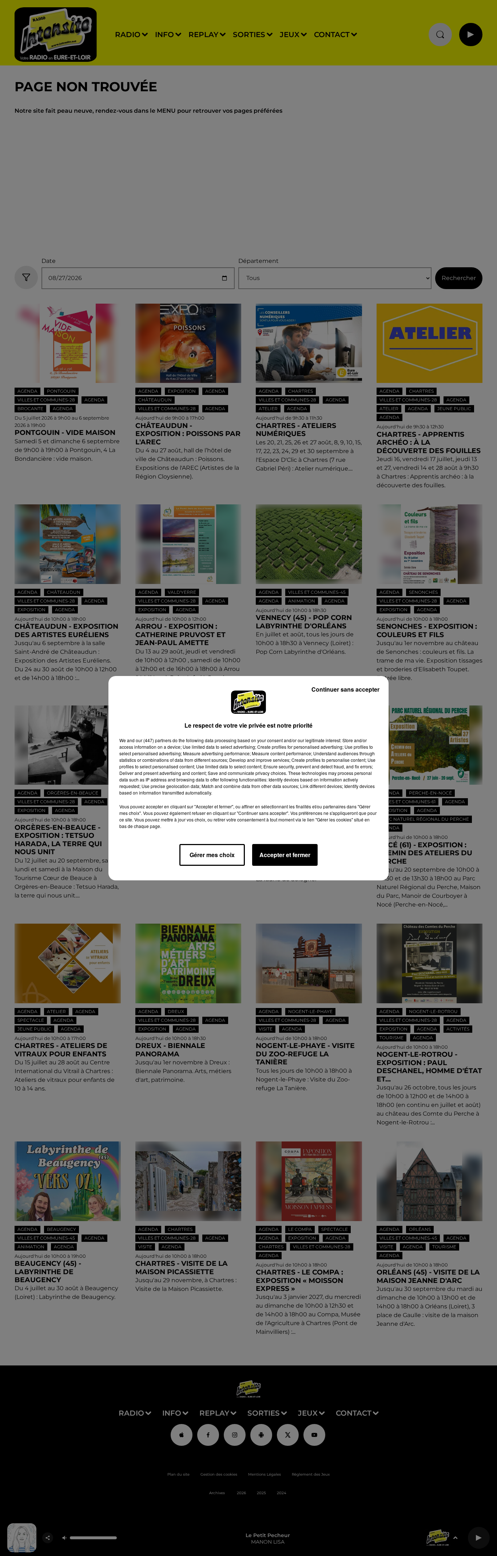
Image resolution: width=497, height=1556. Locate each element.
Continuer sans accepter (345, 689)
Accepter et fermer (284, 855)
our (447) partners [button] (153, 740)
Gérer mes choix (212, 855)
